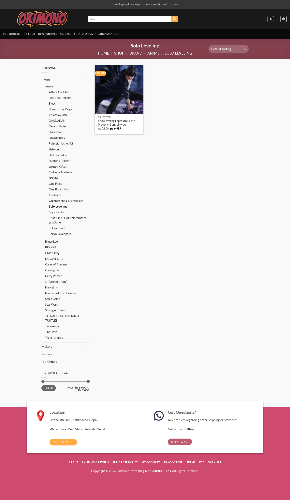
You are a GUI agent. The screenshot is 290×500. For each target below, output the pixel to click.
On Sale (65, 33)
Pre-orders (11, 33)
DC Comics (52, 258)
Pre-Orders (49, 361)
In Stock (29, 33)
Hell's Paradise (58, 155)
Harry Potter (53, 276)
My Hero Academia (60, 172)
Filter (48, 387)
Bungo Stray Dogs (60, 109)
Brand (135, 53)
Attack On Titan (59, 92)
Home (103, 53)
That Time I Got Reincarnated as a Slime (68, 220)
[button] (271, 19)
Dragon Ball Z (57, 137)
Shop (119, 53)
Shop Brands (83, 33)
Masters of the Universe (60, 293)
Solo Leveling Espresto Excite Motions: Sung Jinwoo (116, 122)
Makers (46, 346)
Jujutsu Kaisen (58, 166)
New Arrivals (47, 33)
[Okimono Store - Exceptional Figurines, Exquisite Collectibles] (42, 19)
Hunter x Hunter (59, 160)
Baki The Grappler (60, 97)
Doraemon (56, 132)
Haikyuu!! (55, 149)
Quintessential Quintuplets (66, 200)
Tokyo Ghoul (57, 228)
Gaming (50, 270)
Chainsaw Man (58, 115)
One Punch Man (59, 189)
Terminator (52, 326)
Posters (46, 354)
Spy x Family (56, 212)
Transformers (54, 337)
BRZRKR (50, 247)
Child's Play (52, 253)
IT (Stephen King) (56, 281)
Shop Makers (107, 33)
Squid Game (52, 299)
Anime (153, 53)
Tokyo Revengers (60, 234)
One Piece (55, 183)
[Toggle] (86, 79)
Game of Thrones (56, 264)
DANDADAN (57, 120)
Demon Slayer (57, 126)
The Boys (51, 332)
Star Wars (51, 304)
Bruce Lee (51, 241)
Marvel (49, 287)
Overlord (55, 195)
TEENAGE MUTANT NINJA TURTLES (62, 318)
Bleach (53, 103)
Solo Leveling (58, 206)
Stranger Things (55, 310)
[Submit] (174, 19)
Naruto (53, 178)
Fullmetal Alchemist (61, 143)
